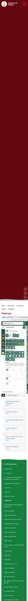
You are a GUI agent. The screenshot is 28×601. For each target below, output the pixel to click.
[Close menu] (24, 4)
